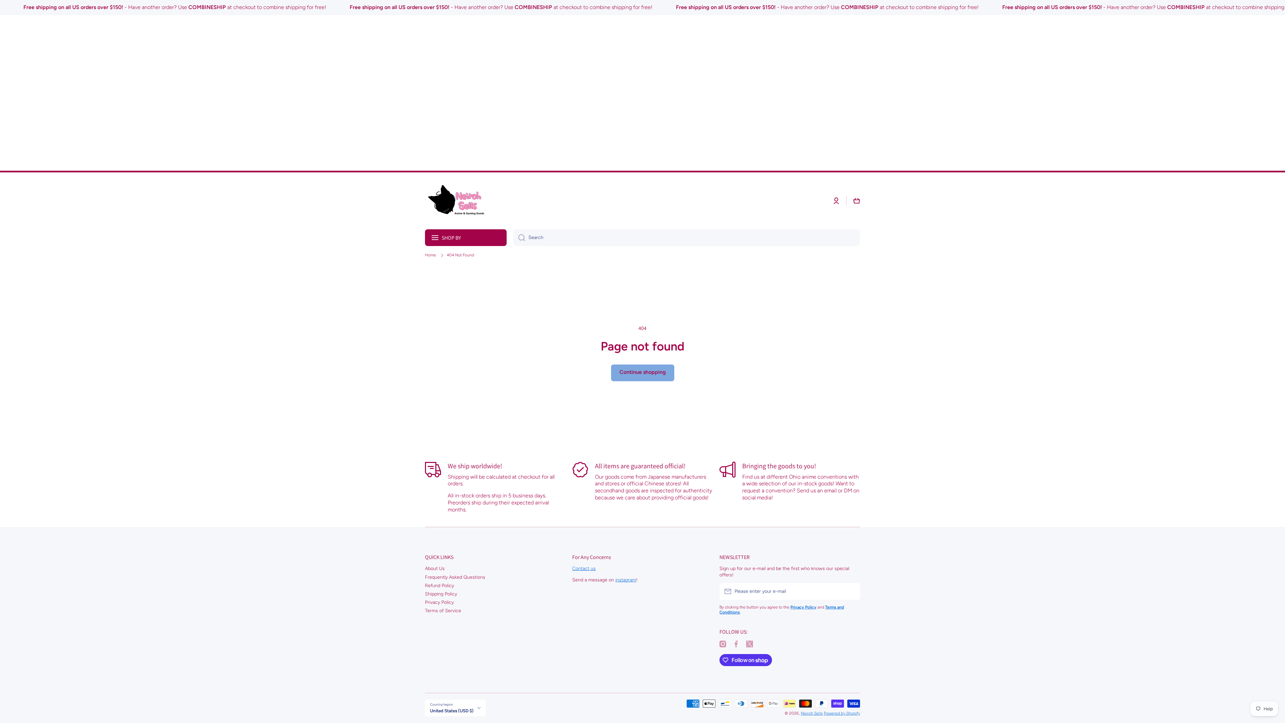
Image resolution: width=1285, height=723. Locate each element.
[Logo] (458, 201)
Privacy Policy (439, 602)
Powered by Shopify (842, 713)
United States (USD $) (452, 710)
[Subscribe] (851, 591)
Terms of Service (443, 611)
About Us (435, 568)
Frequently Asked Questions (455, 577)
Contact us (584, 568)
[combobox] (686, 237)
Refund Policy (439, 585)
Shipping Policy (441, 594)
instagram (625, 580)
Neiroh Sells (812, 713)
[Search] (519, 237)
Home (430, 255)
